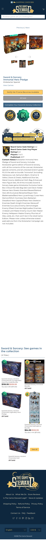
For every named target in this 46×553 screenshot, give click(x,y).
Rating (39, 139)
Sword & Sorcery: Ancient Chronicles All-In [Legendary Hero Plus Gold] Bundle (11, 380)
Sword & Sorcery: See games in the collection (21, 350)
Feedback (31, 513)
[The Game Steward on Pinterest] (23, 519)
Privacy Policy (37, 504)
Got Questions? (30, 135)
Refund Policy (24, 504)
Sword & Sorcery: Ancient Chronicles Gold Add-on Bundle (33, 426)
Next (27, 28)
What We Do (20, 494)
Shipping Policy (9, 504)
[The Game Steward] (23, 9)
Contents (7, 135)
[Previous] (16, 57)
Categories (18, 135)
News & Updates (36, 498)
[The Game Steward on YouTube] (20, 519)
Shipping (7, 139)
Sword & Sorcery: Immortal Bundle (34, 385)
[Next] (29, 57)
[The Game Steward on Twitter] (14, 519)
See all (34, 449)
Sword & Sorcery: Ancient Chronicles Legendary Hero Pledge (11, 412)
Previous (20, 28)
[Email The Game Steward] (32, 519)
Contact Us (15, 513)
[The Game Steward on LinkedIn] (29, 519)
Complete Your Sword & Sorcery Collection (23, 105)
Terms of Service (23, 507)
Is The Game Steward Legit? (15, 498)
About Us (10, 494)
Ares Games (8, 85)
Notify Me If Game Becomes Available (23, 92)
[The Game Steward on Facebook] (17, 519)
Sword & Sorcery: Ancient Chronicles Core (17, 457)
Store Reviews (34, 494)
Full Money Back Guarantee (24, 139)
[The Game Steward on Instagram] (26, 519)
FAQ (40, 135)
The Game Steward (25, 536)
